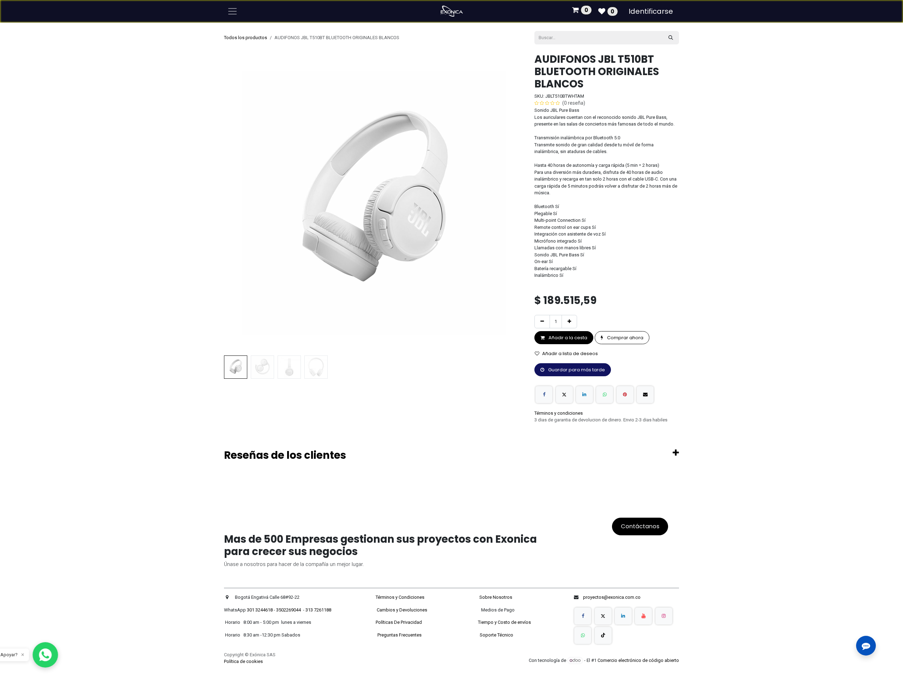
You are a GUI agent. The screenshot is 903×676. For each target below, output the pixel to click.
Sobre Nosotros (496, 597)
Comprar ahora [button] (624, 337)
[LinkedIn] (584, 394)
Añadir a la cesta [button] (567, 337)
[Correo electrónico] (645, 394)
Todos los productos (245, 37)
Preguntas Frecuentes (400, 635)
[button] (239, 203)
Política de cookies (243, 661)
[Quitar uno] (542, 321)
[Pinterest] (625, 394)
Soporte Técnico (496, 635)
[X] (564, 394)
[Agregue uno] (569, 321)
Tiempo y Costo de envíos (503, 622)
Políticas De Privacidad (399, 622)
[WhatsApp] (604, 394)
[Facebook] (543, 394)
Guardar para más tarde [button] (576, 369)
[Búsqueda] (670, 37)
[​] (582, 616)
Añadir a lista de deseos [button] (570, 353)
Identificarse (651, 11)
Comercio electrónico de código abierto (638, 660)
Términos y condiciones (558, 413)
